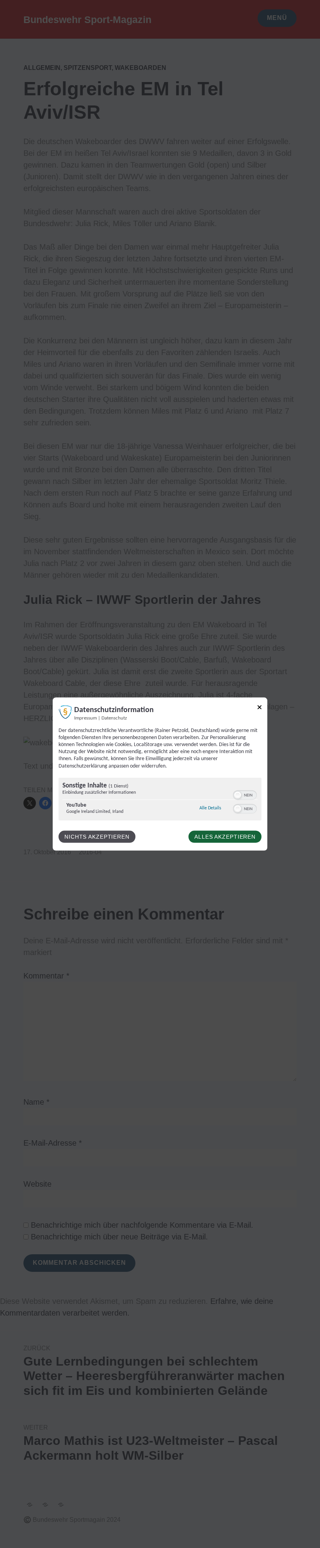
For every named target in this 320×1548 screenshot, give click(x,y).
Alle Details (210, 807)
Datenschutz (114, 718)
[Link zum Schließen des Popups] (259, 708)
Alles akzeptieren (225, 836)
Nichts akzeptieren (97, 836)
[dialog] (160, 774)
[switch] (245, 794)
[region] (160, 799)
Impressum (85, 718)
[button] (237, 794)
